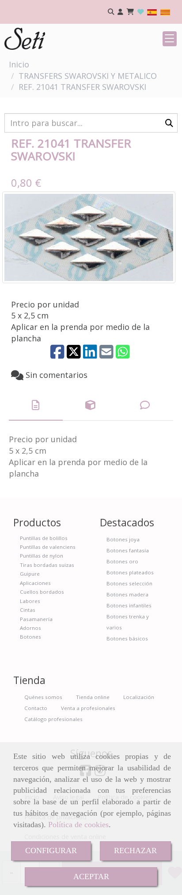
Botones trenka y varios (127, 622)
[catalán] (165, 11)
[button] (120, 12)
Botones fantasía (127, 550)
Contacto (35, 708)
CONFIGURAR (51, 850)
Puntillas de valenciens (48, 547)
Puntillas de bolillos (44, 538)
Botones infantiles (129, 605)
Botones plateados (130, 572)
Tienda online (93, 697)
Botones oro (122, 561)
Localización (138, 697)
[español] (152, 11)
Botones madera (127, 594)
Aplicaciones (35, 583)
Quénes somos (43, 697)
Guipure (30, 573)
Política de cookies (78, 824)
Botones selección (129, 583)
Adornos (30, 628)
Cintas (27, 610)
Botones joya (123, 539)
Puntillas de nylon (41, 555)
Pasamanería (36, 619)
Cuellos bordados (42, 591)
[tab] (36, 405)
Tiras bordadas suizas (47, 565)
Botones (30, 636)
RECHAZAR (135, 850)
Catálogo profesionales (53, 719)
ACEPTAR (91, 876)
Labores (30, 601)
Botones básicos (127, 638)
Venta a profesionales (88, 708)
